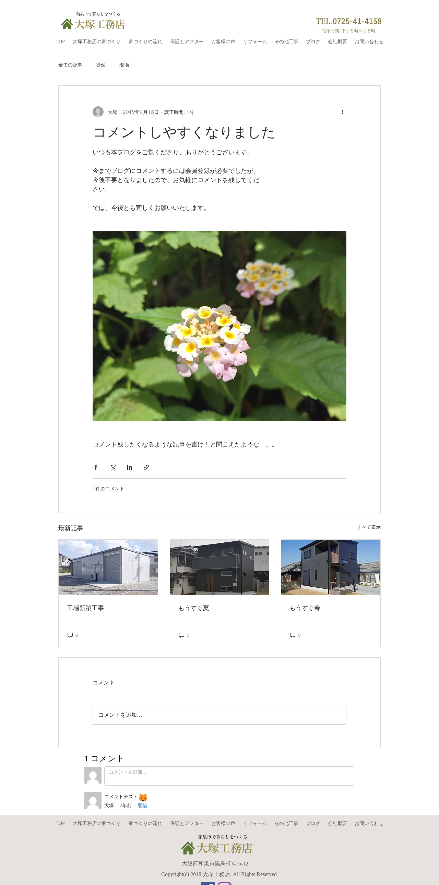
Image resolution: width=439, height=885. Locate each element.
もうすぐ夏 (193, 607)
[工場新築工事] (108, 567)
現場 (124, 64)
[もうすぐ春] (330, 567)
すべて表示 (369, 527)
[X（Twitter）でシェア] (112, 467)
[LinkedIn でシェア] (129, 467)
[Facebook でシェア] (96, 467)
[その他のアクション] (342, 112)
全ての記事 (70, 64)
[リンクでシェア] (146, 467)
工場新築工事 (85, 607)
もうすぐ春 (304, 607)
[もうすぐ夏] (219, 567)
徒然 (101, 64)
